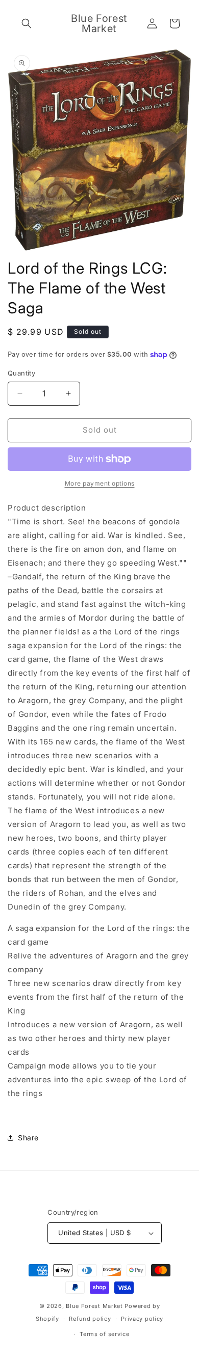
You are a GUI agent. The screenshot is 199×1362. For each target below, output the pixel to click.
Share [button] (28, 1137)
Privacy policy (142, 1318)
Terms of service (104, 1334)
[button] (26, 23)
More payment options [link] (100, 483)
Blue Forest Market (94, 1306)
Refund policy (90, 1318)
